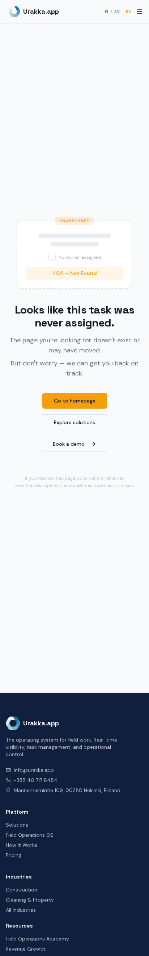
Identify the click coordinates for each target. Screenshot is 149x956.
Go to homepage (74, 400)
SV (117, 11)
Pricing (13, 855)
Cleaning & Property (30, 900)
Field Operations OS (30, 835)
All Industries (21, 910)
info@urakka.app (34, 770)
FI (106, 11)
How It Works (21, 845)
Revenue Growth (25, 949)
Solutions (17, 825)
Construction (21, 889)
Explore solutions (74, 422)
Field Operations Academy (37, 938)
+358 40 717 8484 (36, 780)
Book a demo (69, 444)
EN (129, 11)
